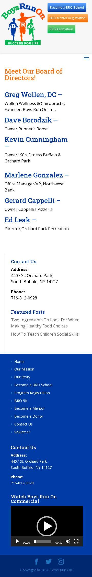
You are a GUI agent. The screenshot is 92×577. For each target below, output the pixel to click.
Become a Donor (28, 416)
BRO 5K (20, 400)
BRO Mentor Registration (68, 18)
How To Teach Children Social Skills (45, 334)
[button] (47, 526)
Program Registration (32, 392)
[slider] (42, 541)
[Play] (17, 541)
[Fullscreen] (76, 541)
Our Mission (24, 369)
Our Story (22, 377)
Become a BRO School (67, 7)
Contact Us (23, 424)
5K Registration (61, 29)
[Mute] (68, 541)
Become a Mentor (29, 408)
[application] (47, 526)
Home (19, 361)
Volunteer (22, 432)
